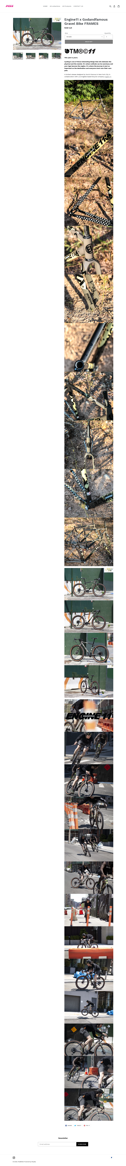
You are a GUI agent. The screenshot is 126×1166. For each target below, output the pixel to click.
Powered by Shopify (30, 1161)
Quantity (108, 33)
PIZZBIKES (21, 1161)
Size (66, 33)
